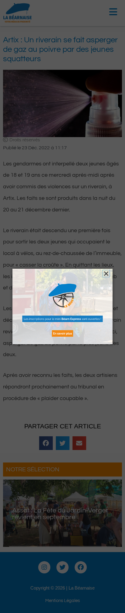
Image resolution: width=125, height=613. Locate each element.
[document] (62, 306)
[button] (106, 274)
